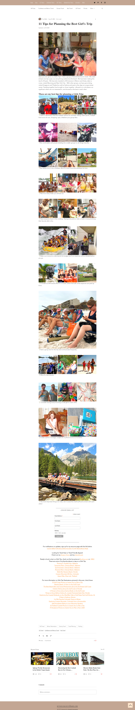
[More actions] (95, 19)
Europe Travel (60, 8)
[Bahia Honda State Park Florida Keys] (93, 658)
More (91, 8)
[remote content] (67, 525)
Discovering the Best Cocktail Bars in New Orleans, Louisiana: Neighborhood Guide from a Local (67, 669)
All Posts (33, 8)
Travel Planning (72, 626)
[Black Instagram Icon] (105, 2)
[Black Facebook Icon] (101, 2)
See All (102, 649)
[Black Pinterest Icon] (98, 2)
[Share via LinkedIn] (47, 635)
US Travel (78, 8)
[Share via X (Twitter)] (43, 635)
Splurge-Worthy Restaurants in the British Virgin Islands (41, 669)
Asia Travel (69, 8)
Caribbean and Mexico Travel (46, 8)
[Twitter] (94, 2)
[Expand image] (48, 104)
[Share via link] (51, 635)
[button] (102, 8)
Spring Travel (62, 626)
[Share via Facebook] (39, 635)
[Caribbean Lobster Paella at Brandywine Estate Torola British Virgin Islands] (42, 658)
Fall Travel (42, 626)
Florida (85, 8)
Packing (80, 626)
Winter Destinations (52, 626)
